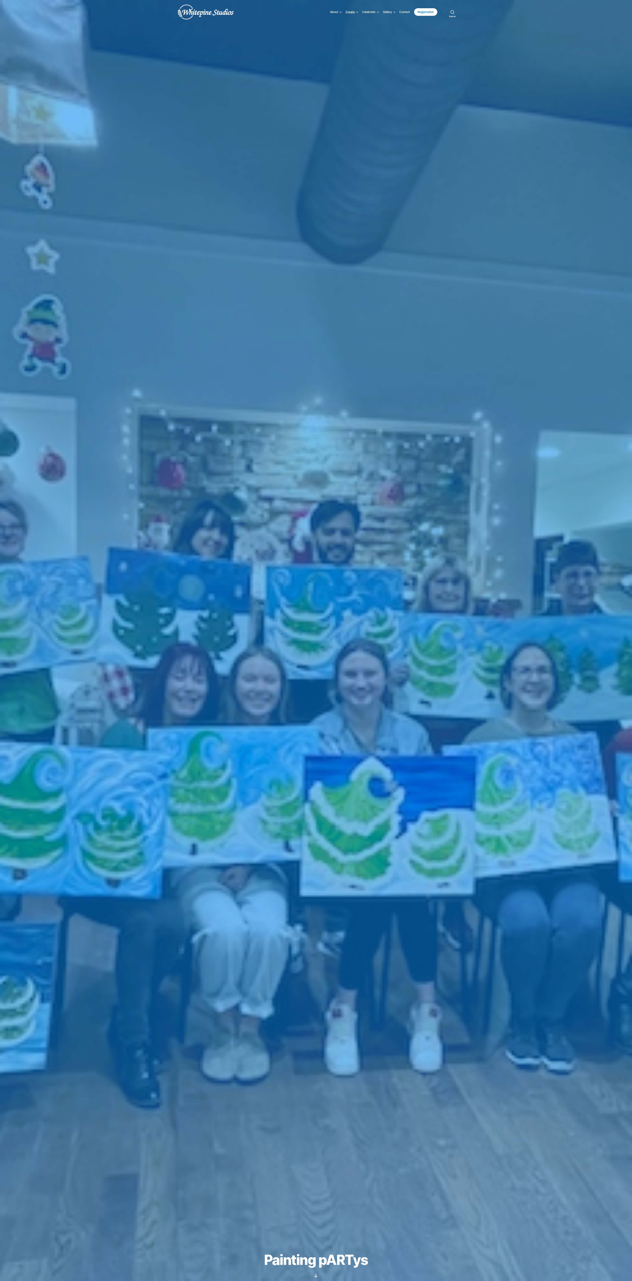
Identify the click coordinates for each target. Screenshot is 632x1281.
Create (350, 12)
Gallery (387, 12)
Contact (404, 12)
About (334, 12)
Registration (426, 12)
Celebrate (368, 12)
